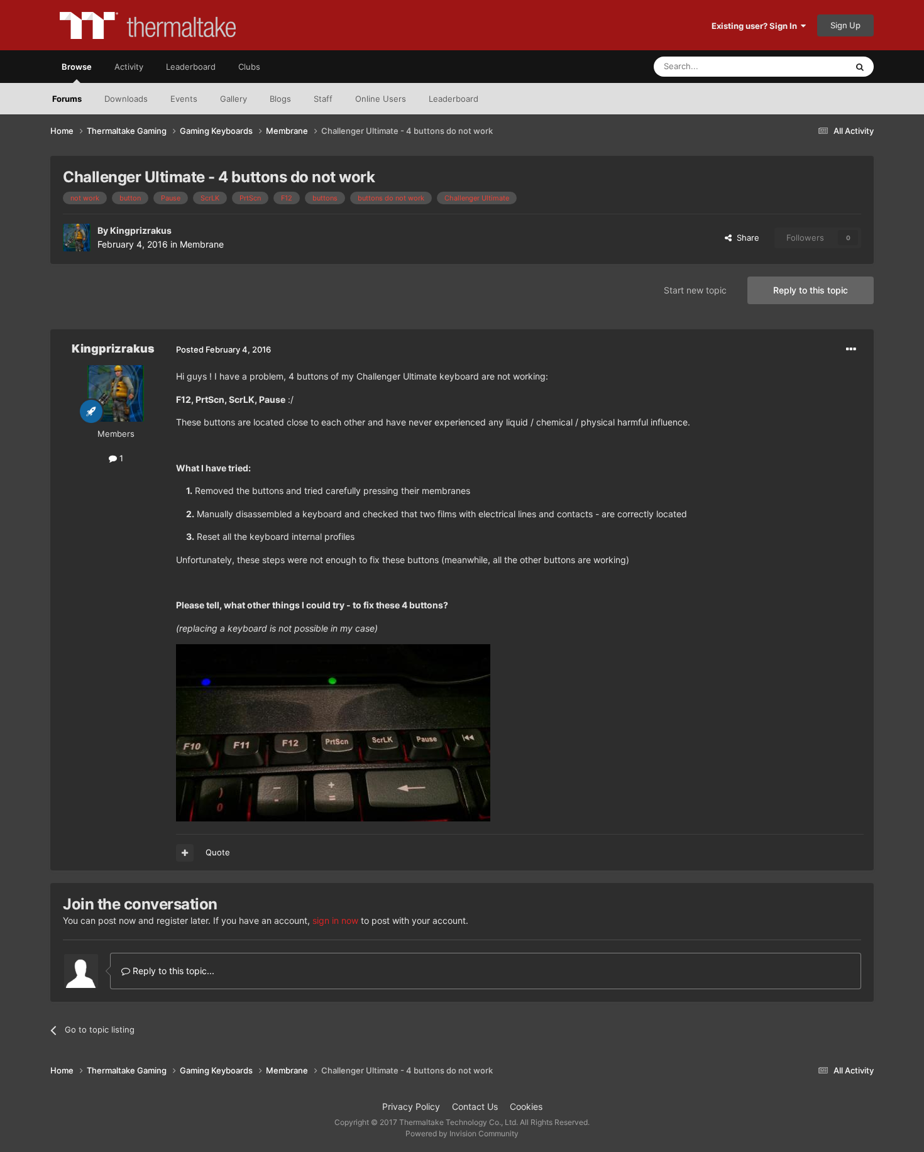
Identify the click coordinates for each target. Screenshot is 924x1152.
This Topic (811, 66)
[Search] (860, 67)
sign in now (335, 920)
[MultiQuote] (185, 853)
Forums (67, 99)
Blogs (280, 99)
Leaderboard (453, 99)
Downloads (126, 99)
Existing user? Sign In (756, 26)
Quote (218, 852)
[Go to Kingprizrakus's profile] (77, 237)
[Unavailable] (333, 732)
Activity (128, 67)
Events (183, 99)
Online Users (380, 99)
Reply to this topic (810, 290)
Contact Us (475, 1106)
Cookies (526, 1106)
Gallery (233, 99)
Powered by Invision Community (462, 1133)
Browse (77, 67)
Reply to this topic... (172, 970)
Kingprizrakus (141, 230)
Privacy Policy (411, 1106)
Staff (323, 99)
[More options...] (851, 349)
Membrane (202, 244)
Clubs (249, 67)
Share (745, 238)
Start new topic (695, 290)
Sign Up (845, 25)
